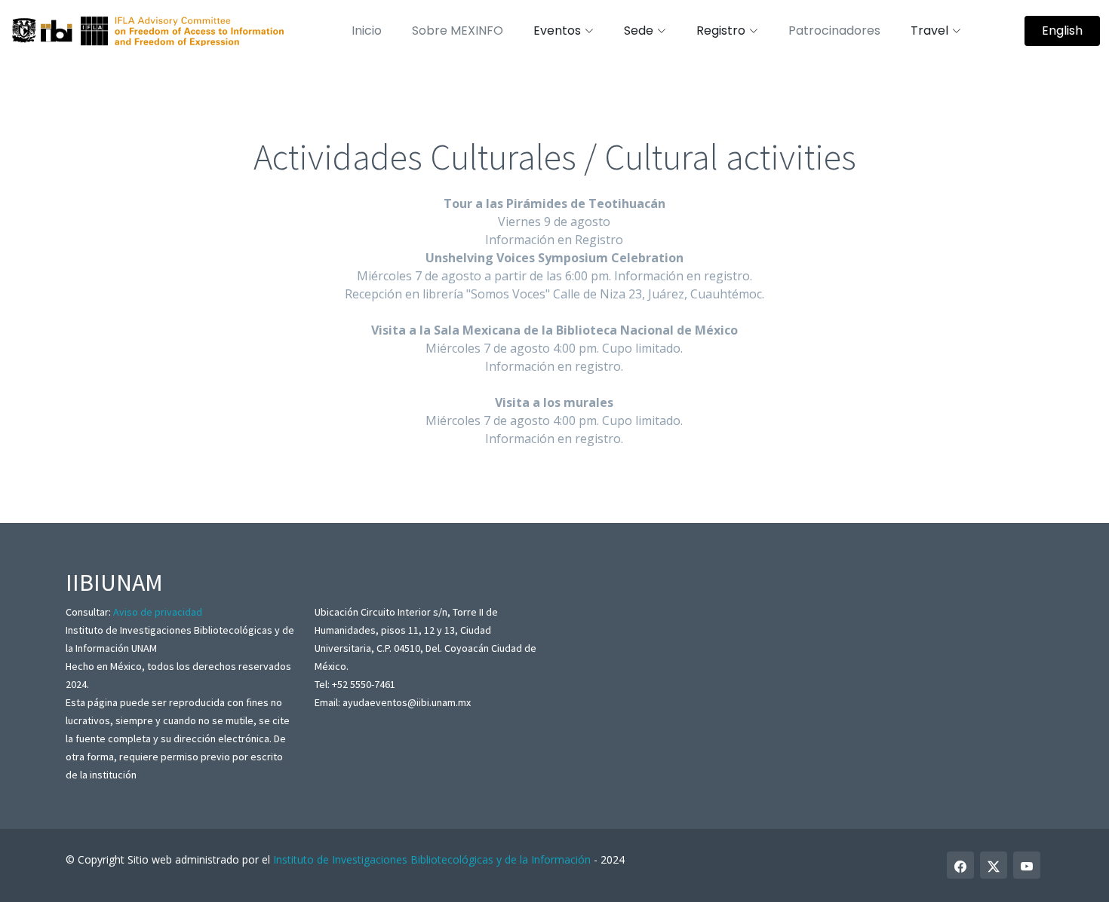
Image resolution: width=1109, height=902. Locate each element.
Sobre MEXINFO (457, 30)
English (1062, 30)
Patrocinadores (834, 30)
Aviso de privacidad (157, 612)
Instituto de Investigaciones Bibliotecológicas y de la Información (432, 859)
